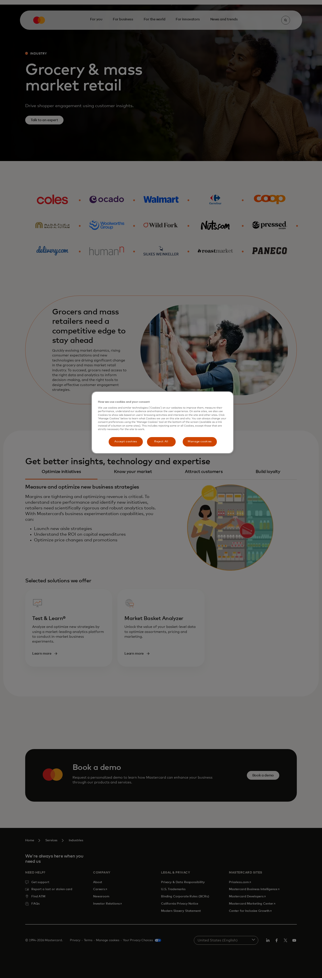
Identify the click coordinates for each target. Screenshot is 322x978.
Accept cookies (125, 441)
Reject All (161, 441)
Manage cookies (200, 441)
